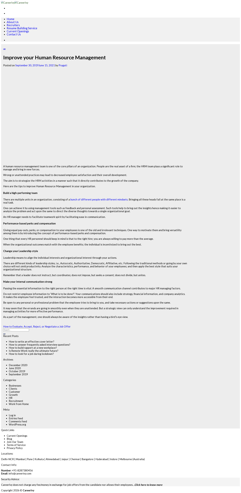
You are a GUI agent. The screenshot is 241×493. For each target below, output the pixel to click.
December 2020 (18, 365)
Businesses (15, 385)
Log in (12, 415)
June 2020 (15, 368)
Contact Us (14, 34)
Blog (9, 438)
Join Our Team (15, 441)
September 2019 (18, 374)
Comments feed (18, 421)
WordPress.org (17, 424)
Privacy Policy (15, 448)
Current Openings (18, 31)
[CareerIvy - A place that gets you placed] (14, 2)
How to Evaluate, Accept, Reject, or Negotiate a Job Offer (37, 326)
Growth (13, 394)
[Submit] (4, 333)
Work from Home (19, 404)
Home (10, 19)
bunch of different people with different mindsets (99, 199)
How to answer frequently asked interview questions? (39, 344)
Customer (14, 391)
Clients (13, 388)
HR (4, 49)
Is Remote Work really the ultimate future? (33, 350)
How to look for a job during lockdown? (31, 353)
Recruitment (16, 400)
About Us (13, 22)
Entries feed (16, 418)
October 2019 (17, 371)
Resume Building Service (22, 28)
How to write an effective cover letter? (31, 341)
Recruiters (13, 25)
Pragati (63, 65)
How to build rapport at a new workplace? (33, 347)
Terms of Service (16, 444)
